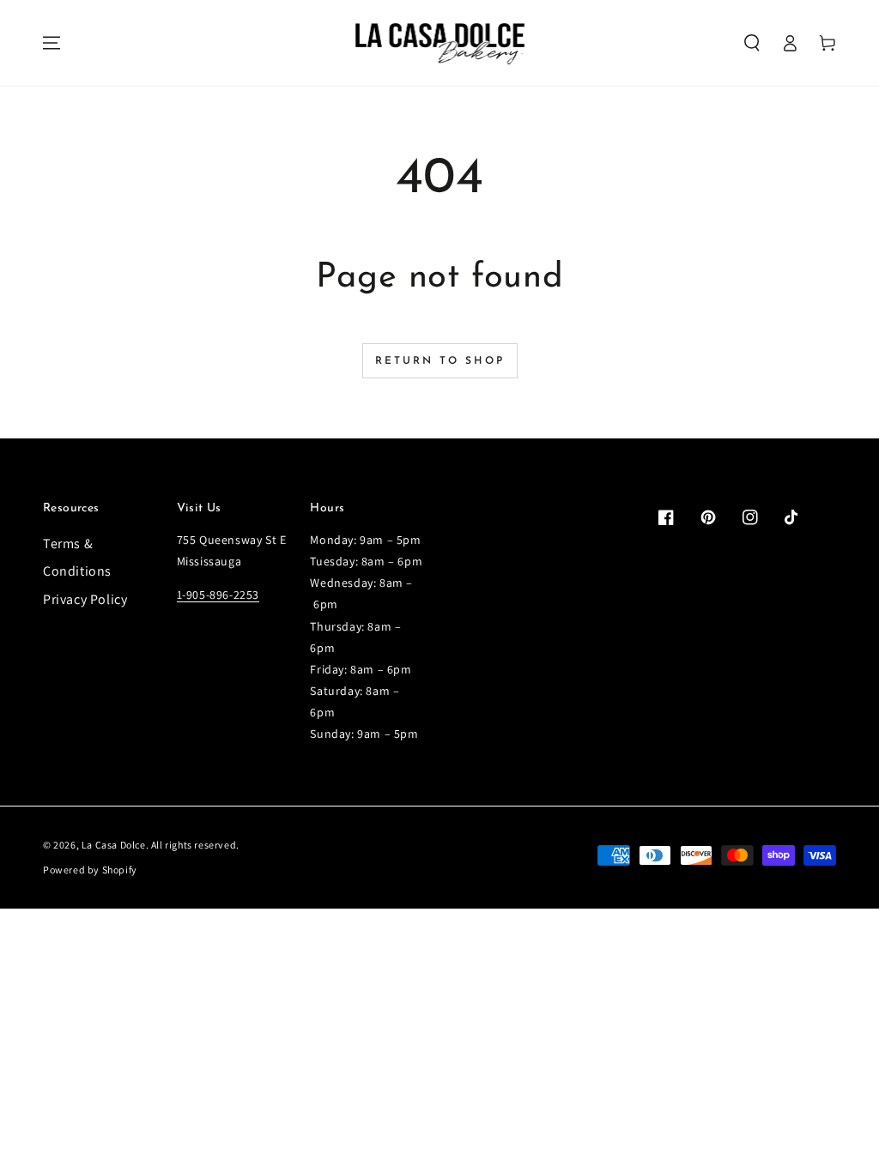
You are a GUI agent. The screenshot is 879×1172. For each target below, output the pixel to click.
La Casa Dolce (114, 844)
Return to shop (440, 361)
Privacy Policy (85, 599)
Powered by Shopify (90, 869)
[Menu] (51, 43)
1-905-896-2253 (218, 594)
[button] (752, 43)
